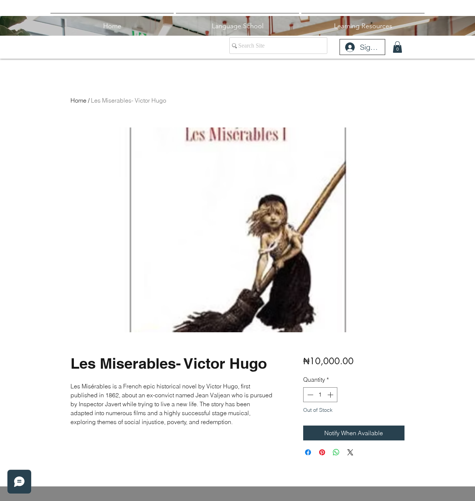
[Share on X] (350, 452)
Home (78, 100)
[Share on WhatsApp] (336, 452)
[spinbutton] (320, 395)
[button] (397, 47)
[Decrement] (309, 395)
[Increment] (331, 395)
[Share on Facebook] (308, 452)
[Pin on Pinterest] (322, 452)
